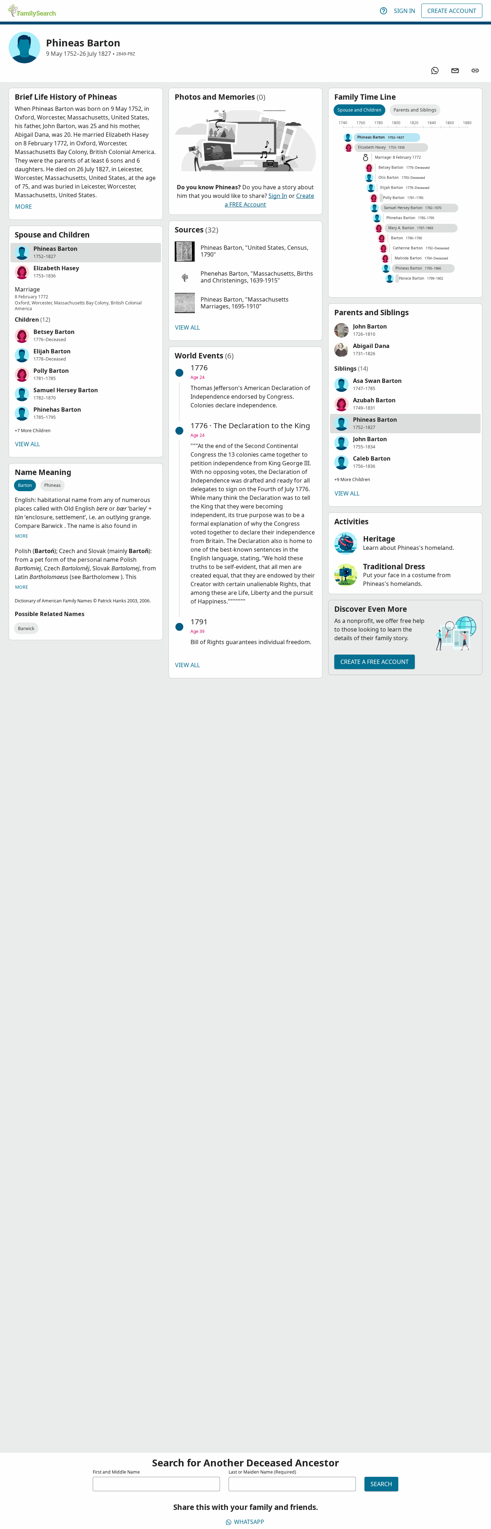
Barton (25, 485)
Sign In (404, 11)
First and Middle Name (116, 1472)
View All (27, 444)
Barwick (26, 628)
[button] (85, 252)
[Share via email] (455, 70)
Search (381, 1484)
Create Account (451, 11)
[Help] (383, 11)
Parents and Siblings (415, 110)
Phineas (52, 485)
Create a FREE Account (374, 662)
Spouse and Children (359, 110)
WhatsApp (249, 1522)
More (23, 207)
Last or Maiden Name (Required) (262, 1472)
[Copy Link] (475, 70)
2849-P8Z (125, 54)
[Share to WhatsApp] (435, 70)
